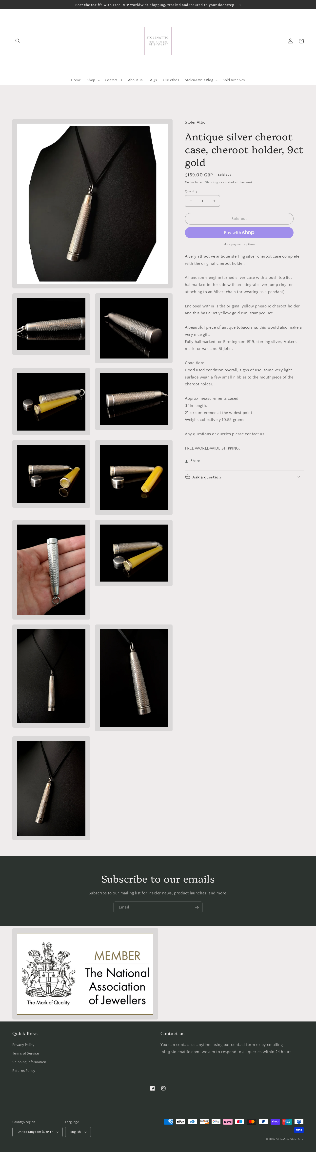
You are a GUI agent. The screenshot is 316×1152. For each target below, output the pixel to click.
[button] (17, 41)
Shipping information (29, 1062)
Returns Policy (23, 1071)
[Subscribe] (196, 907)
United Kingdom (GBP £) (35, 1131)
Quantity (191, 191)
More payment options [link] (239, 244)
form (251, 1044)
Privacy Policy (23, 1045)
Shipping (211, 182)
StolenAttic (283, 1139)
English (75, 1131)
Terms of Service (25, 1054)
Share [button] (195, 461)
